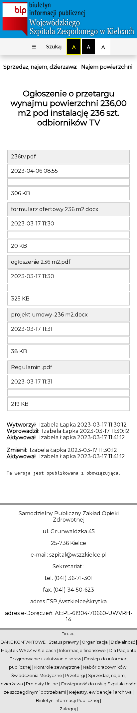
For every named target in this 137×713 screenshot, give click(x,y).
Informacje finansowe (82, 650)
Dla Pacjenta (122, 650)
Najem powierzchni (106, 67)
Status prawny (64, 642)
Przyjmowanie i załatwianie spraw (45, 658)
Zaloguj (68, 708)
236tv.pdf (23, 156)
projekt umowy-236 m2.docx (49, 314)
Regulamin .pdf (31, 367)
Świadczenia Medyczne (36, 675)
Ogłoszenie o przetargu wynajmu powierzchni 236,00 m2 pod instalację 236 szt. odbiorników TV (69, 108)
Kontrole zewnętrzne (57, 667)
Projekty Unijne (42, 683)
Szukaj (54, 47)
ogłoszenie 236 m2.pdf (40, 262)
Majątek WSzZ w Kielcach (28, 650)
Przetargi (75, 675)
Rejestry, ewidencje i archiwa (100, 692)
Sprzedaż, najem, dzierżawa (39, 67)
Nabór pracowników (104, 667)
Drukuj (68, 633)
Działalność (123, 642)
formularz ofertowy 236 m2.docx (54, 209)
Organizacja (95, 642)
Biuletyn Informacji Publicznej (67, 700)
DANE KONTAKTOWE (23, 642)
